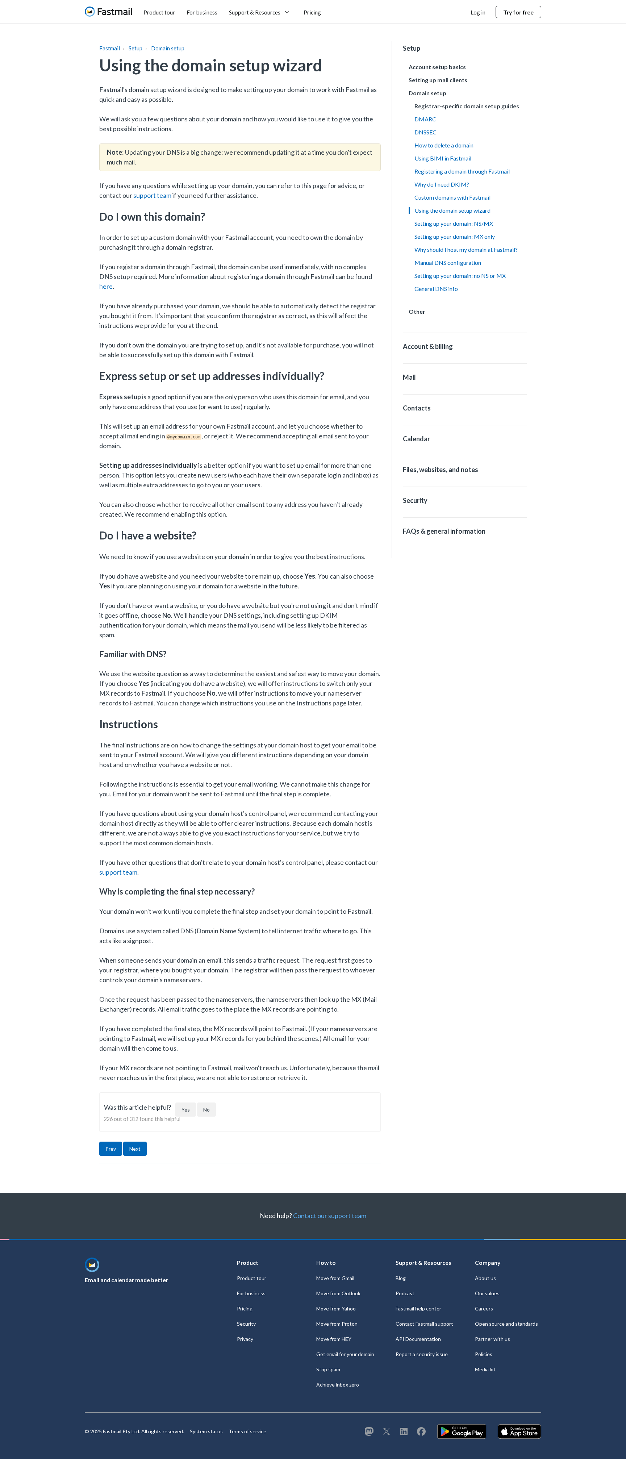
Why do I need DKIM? (441, 184)
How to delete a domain (443, 145)
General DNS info (436, 288)
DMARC (425, 119)
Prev (110, 1149)
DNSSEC (425, 132)
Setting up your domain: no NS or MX (460, 275)
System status (206, 1431)
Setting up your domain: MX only (454, 236)
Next (135, 1149)
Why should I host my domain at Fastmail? (466, 249)
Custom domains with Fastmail (452, 197)
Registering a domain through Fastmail (462, 171)
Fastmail (109, 48)
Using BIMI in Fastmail (442, 158)
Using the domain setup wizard (452, 210)
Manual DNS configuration (447, 262)
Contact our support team (329, 1216)
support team (152, 195)
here (106, 286)
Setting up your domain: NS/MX (453, 223)
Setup (135, 48)
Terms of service (247, 1431)
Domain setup (167, 48)
